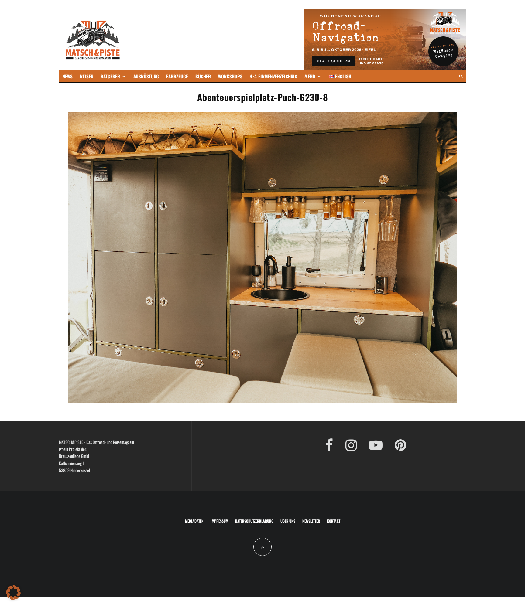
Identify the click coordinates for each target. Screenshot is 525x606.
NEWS (68, 76)
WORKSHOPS (230, 76)
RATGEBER (110, 76)
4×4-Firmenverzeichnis (273, 76)
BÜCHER (203, 76)
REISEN (86, 76)
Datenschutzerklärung (254, 520)
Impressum (219, 520)
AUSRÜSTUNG (146, 76)
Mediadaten (194, 520)
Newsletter (311, 520)
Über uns (287, 520)
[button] (13, 592)
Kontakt (333, 520)
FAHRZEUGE (177, 76)
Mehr (309, 76)
